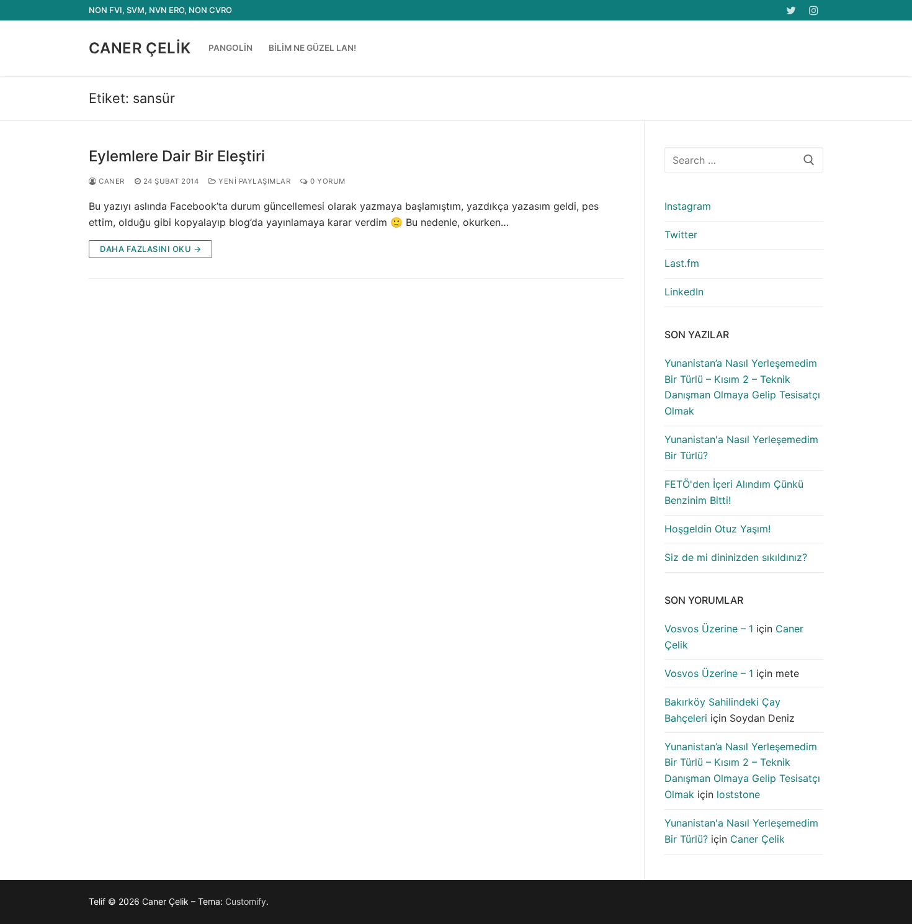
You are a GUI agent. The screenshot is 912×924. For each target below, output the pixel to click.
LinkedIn (684, 291)
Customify (245, 901)
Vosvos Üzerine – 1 (708, 628)
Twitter (680, 234)
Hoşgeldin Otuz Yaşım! (717, 529)
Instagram (687, 206)
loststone (738, 794)
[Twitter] (791, 10)
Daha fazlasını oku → (150, 249)
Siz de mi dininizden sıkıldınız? (735, 557)
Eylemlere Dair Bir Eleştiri (177, 156)
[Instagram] (813, 10)
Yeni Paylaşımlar (253, 181)
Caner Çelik (139, 48)
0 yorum (327, 181)
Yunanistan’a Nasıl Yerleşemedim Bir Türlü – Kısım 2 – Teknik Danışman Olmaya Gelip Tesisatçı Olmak (742, 387)
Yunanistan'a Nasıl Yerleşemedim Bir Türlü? (741, 447)
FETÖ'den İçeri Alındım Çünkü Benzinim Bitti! (733, 492)
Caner (111, 181)
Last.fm (681, 263)
